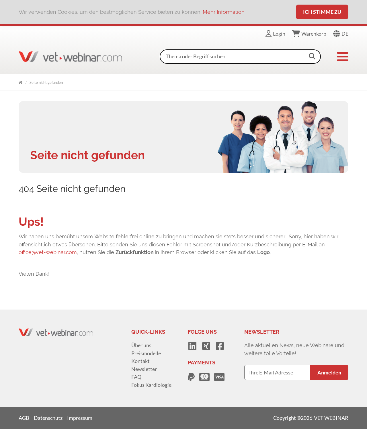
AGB (24, 418)
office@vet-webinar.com (48, 252)
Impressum (79, 418)
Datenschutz (48, 418)
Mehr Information (224, 12)
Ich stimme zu (322, 12)
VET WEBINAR (20, 81)
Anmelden (329, 372)
